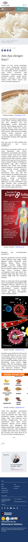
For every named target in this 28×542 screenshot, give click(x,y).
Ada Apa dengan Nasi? (7, 42)
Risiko (2, 484)
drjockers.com (19, 247)
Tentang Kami (4, 488)
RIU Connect (21, 9)
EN (26, 5)
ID (23, 5)
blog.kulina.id (19, 407)
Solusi (2, 486)
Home (2, 40)
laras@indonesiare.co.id (17, 469)
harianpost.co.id (20, 115)
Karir (15, 484)
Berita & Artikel (4, 492)
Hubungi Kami (17, 486)
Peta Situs (16, 488)
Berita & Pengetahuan (12, 40)
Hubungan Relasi (4, 490)
